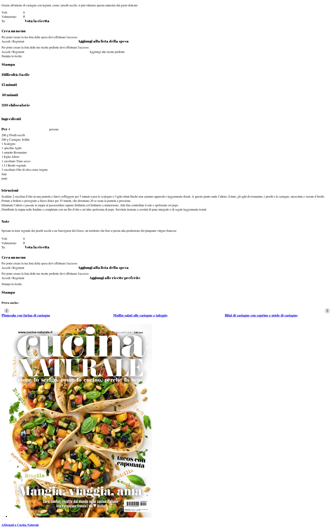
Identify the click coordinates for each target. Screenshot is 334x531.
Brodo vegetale (17, 165)
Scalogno (9, 144)
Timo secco (23, 161)
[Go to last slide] (6, 311)
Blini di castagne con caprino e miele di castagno (261, 315)
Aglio (18, 148)
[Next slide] (327, 311)
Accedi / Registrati (13, 41)
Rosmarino (20, 152)
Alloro (15, 157)
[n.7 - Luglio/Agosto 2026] (80, 516)
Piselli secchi (17, 135)
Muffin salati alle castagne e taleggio (140, 315)
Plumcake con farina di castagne (26, 315)
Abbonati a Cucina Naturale (20, 525)
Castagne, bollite (19, 139)
